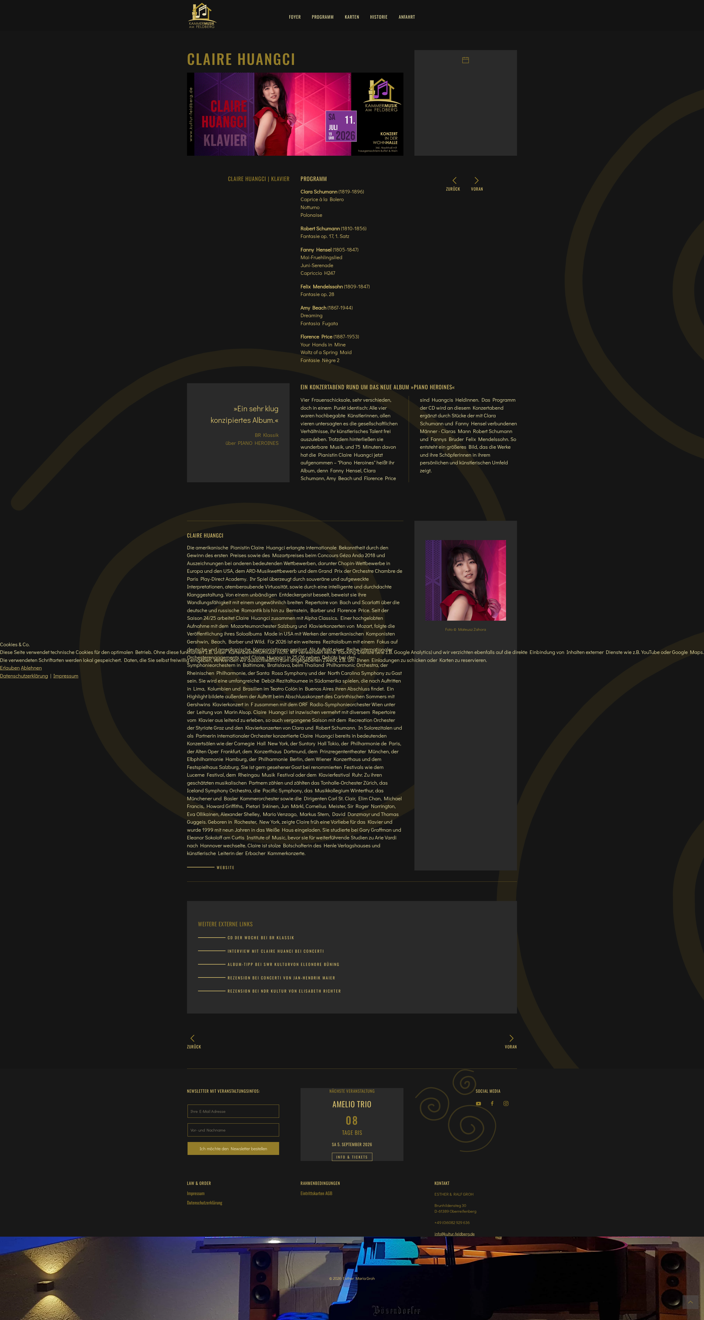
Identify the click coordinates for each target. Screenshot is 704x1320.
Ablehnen (31, 667)
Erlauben (10, 667)
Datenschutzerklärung (24, 675)
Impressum (65, 675)
